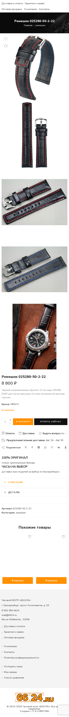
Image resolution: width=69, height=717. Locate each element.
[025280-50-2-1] (34, 336)
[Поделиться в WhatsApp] (45, 447)
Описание (15, 482)
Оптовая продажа (12, 9)
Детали (14, 492)
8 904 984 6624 (10, 610)
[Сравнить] (5, 45)
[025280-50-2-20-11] (34, 269)
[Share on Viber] (52, 447)
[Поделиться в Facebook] (32, 447)
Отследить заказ (13, 666)
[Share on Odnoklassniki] (65, 447)
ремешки (40, 25)
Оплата (10, 433)
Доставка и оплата (12, 3)
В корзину (23, 421)
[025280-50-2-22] (34, 135)
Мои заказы (10, 672)
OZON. (26, 619)
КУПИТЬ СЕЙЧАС (50, 421)
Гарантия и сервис (35, 3)
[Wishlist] (5, 39)
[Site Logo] (34, 697)
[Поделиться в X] (26, 447)
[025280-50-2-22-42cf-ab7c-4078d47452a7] (34, 68)
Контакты (44, 9)
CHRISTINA (43, 711)
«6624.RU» (44, 706)
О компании (30, 9)
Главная (28, 25)
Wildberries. (15, 619)
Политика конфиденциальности (21, 657)
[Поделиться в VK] (58, 447)
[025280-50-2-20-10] (34, 202)
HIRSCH (14, 404)
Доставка (28, 433)
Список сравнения (14, 677)
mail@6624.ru (9, 615)
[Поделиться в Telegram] (38, 447)
